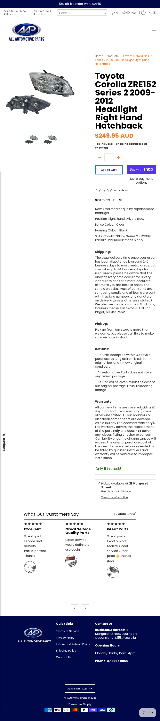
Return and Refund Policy (73, 644)
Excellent (32, 529)
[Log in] (143, 13)
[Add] (118, 157)
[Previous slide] (74, 607)
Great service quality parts (78, 530)
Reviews (4, 444)
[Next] (75, 91)
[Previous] (6, 91)
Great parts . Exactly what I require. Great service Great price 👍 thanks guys (119, 548)
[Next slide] (85, 607)
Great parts (118, 529)
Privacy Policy (65, 638)
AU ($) (152, 12)
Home (99, 56)
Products (113, 56)
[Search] (104, 13)
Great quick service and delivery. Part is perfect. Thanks (35, 546)
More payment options (141, 181)
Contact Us (63, 657)
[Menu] (153, 32)
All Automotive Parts (75, 697)
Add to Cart (109, 170)
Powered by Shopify (80, 704)
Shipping (122, 143)
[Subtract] (99, 157)
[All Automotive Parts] (26, 32)
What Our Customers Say (51, 514)
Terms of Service (67, 631)
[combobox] (79, 13)
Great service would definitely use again (77, 545)
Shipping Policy (66, 651)
